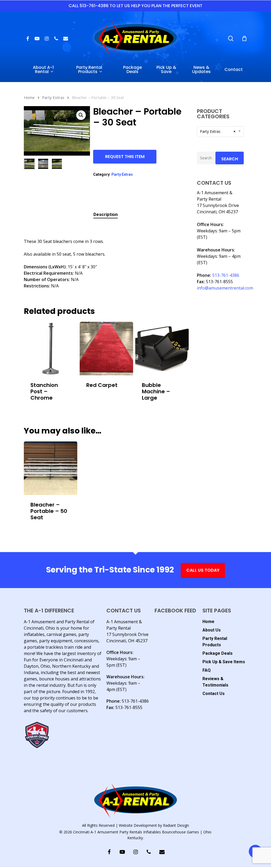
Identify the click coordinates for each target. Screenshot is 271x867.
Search (229, 159)
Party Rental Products (214, 641)
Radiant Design (176, 825)
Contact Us (213, 693)
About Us (211, 630)
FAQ (206, 670)
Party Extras (53, 97)
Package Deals (217, 653)
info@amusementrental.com (225, 288)
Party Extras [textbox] (218, 131)
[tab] (105, 214)
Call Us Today (202, 570)
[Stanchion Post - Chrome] (50, 348)
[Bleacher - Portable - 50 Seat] (50, 468)
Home (29, 97)
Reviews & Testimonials (215, 682)
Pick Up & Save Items (223, 661)
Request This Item (124, 156)
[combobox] (220, 131)
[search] (231, 38)
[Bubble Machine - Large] (162, 348)
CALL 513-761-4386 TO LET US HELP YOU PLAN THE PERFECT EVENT (135, 6)
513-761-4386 (225, 275)
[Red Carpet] (106, 348)
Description (105, 214)
